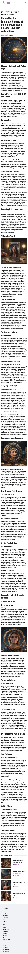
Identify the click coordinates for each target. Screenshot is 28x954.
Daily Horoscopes (14, 11)
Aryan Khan (4, 35)
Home (2, 11)
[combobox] (18, 3)
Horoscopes (7, 11)
